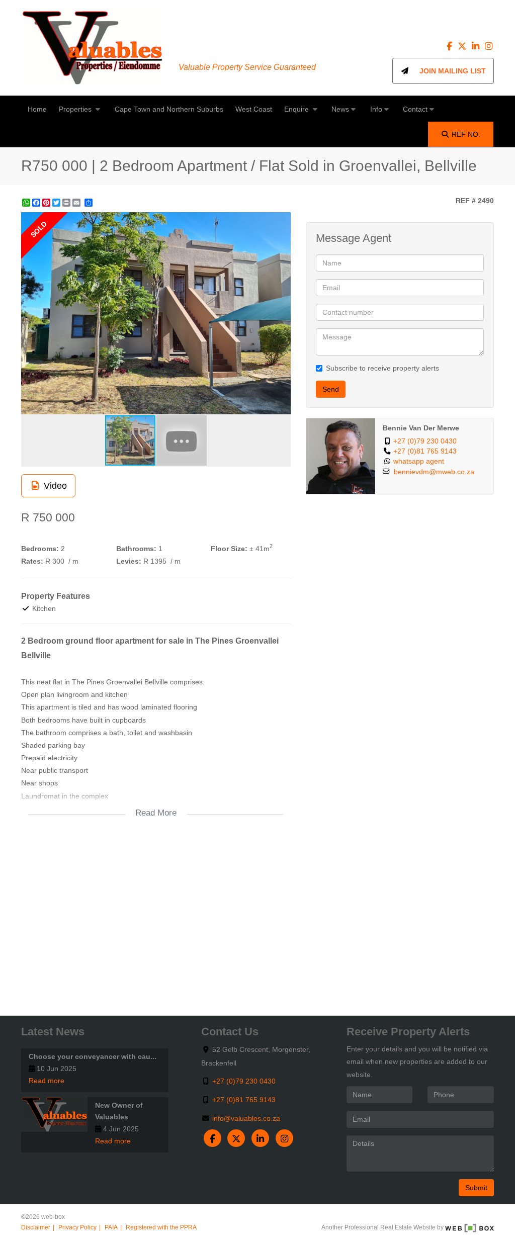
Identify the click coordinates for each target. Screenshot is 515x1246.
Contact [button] (415, 109)
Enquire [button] (297, 109)
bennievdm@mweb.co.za (434, 472)
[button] (282, 221)
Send (330, 389)
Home (37, 109)
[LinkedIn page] (476, 46)
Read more (46, 1081)
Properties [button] (76, 109)
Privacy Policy (77, 1227)
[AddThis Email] (77, 203)
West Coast (253, 109)
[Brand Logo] (92, 47)
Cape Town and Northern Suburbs (169, 109)
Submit (476, 1188)
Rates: (32, 561)
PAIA (111, 1227)
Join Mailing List (447, 71)
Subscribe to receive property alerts (382, 368)
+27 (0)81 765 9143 (425, 451)
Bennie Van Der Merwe (421, 428)
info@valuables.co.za (246, 1118)
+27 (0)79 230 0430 (425, 441)
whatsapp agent (418, 461)
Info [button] (376, 109)
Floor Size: (229, 549)
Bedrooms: (40, 549)
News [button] (340, 109)
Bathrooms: (136, 549)
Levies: (128, 561)
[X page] (463, 46)
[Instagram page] (488, 46)
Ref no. (466, 134)
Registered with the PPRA (161, 1227)
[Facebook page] (450, 46)
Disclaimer (35, 1227)
